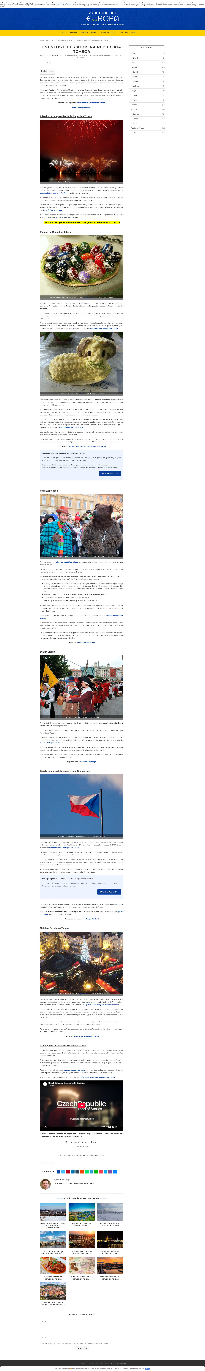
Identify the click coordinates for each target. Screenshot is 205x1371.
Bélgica (134, 33)
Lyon (149, 95)
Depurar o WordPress (62, 5)
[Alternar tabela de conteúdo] (50, 71)
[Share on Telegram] (91, 1171)
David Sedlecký (87, 556)
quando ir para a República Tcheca (104, 329)
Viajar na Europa (46, 40)
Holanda (124, 33)
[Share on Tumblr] (77, 1171)
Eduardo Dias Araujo (55, 55)
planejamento (46, 1163)
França (94, 33)
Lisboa (149, 119)
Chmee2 (82, 394)
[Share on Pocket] (101, 1171)
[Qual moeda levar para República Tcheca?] (82, 1265)
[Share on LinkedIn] (73, 1171)
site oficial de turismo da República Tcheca (98, 1077)
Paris (149, 100)
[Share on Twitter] (63, 1171)
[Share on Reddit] (82, 1171)
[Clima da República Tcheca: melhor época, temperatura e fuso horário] (53, 1211)
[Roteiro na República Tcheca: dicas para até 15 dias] (53, 1239)
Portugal (74, 33)
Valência (149, 86)
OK (147, 1368)
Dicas (64, 33)
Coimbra (149, 114)
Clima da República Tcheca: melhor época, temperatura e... (53, 1225)
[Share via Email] (115, 1171)
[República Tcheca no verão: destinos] (82, 1211)
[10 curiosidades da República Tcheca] (110, 1239)
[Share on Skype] (105, 1171)
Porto (149, 123)
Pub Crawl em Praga (86, 642)
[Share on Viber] (110, 1171)
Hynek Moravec (85, 994)
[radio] (74, 1151)
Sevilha (149, 81)
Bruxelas (149, 58)
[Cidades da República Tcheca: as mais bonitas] (53, 1291)
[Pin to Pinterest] (68, 1171)
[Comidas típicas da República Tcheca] (53, 1265)
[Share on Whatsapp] (87, 1171)
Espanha (84, 33)
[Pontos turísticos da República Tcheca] (110, 1265)
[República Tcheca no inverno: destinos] (110, 1211)
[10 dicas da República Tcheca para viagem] (82, 1239)
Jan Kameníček (88, 298)
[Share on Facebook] (58, 1171)
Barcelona (149, 72)
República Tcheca (108, 33)
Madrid (149, 77)
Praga (149, 133)
